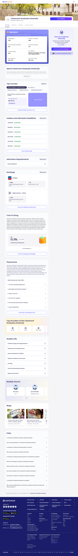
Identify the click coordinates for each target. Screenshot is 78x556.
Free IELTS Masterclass (55, 516)
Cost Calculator (54, 519)
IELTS (52, 528)
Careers (40, 516)
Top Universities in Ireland (32, 530)
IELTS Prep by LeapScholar (68, 516)
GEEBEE (40, 521)
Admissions (14, 25)
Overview (7, 25)
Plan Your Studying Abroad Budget (26, 254)
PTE (64, 523)
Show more (43, 118)
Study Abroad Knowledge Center (56, 523)
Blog (52, 520)
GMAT (64, 525)
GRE (64, 524)
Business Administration (37, 90)
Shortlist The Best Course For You (26, 110)
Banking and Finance (12, 90)
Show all (43, 83)
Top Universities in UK (31, 526)
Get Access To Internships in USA (27, 312)
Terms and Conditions (31, 546)
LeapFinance (65, 515)
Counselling (53, 529)
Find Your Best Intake (27, 151)
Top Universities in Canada (32, 528)
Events (52, 525)
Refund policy (30, 547)
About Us (41, 515)
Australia (29, 519)
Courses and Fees (29, 25)
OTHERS (71, 552)
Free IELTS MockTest (55, 515)
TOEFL (64, 521)
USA (28, 515)
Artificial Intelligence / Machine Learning (17, 87)
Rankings (21, 25)
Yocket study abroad (43, 519)
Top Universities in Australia (32, 529)
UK (27, 516)
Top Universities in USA (31, 525)
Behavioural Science (24, 90)
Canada (28, 518)
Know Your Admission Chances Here (27, 207)
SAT (64, 522)
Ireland (28, 520)
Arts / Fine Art (31, 87)
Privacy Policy (30, 544)
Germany (29, 522)
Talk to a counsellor (55, 518)
